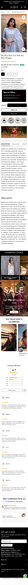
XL (15, 74)
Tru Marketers (22, 578)
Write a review (12, 390)
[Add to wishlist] (23, 17)
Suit (8, 12)
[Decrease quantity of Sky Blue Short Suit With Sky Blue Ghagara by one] (9, 105)
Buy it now (14, 114)
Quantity (3, 105)
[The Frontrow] (14, 7)
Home (2, 12)
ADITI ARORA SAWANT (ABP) (10, 278)
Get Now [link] (14, 312)
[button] (25, 7)
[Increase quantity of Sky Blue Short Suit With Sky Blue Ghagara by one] (25, 105)
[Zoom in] (23, 49)
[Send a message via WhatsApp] (25, 576)
